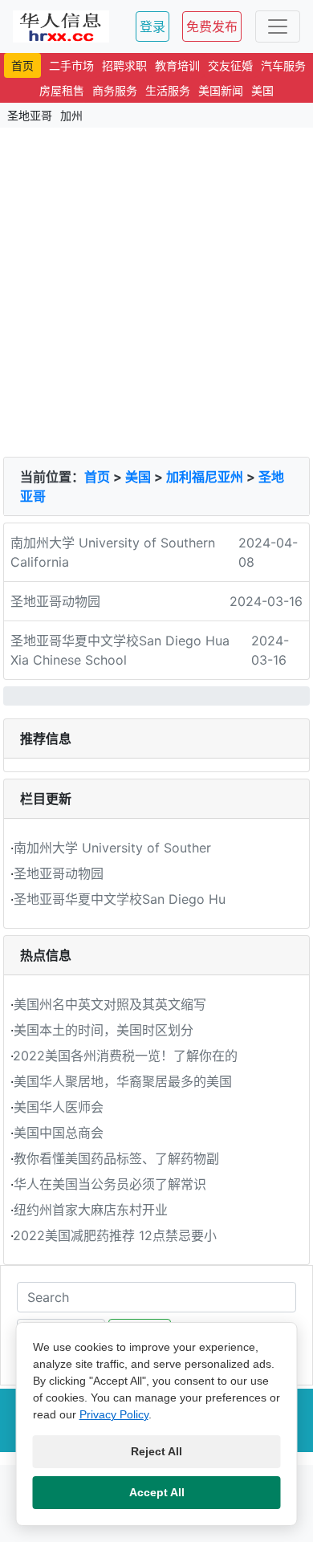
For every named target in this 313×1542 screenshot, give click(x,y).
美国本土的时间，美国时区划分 (103, 1030)
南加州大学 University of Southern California (112, 552)
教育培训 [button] (177, 65)
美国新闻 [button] (220, 90)
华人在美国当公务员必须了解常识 (110, 1184)
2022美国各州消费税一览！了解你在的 (125, 1056)
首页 (97, 477)
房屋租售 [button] (61, 90)
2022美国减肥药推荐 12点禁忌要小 (115, 1235)
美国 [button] (262, 90)
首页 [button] (22, 65)
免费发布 (212, 26)
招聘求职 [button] (124, 65)
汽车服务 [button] (283, 65)
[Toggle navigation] (277, 26)
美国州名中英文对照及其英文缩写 (110, 1004)
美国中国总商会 (59, 1133)
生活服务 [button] (167, 90)
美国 (138, 477)
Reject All (156, 1451)
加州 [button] (71, 115)
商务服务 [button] (114, 90)
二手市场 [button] (71, 65)
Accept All (157, 1492)
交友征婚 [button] (230, 65)
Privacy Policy (113, 1414)
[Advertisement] (156, 292)
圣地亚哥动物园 (55, 601)
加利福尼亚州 (204, 477)
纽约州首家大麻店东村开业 (91, 1210)
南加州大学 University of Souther (112, 848)
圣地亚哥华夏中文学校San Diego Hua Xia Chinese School (120, 650)
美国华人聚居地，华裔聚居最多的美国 (123, 1081)
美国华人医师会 (59, 1107)
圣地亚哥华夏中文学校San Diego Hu (120, 899)
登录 (152, 26)
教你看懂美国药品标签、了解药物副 (116, 1158)
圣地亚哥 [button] (29, 115)
